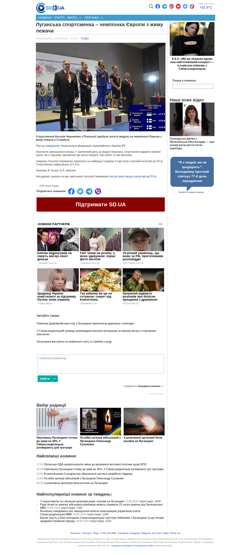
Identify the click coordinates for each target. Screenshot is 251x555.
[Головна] (50, 7)
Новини (44, 17)
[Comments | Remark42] (101, 375)
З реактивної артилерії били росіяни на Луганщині (76, 483)
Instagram (134, 533)
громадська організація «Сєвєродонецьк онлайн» (132, 546)
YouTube (156, 533)
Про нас (91, 18)
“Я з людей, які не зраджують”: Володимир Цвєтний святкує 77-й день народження (192, 172)
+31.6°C (206, 7)
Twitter (165, 533)
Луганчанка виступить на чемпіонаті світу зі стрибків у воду (74, 341)
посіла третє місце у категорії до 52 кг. (133, 176)
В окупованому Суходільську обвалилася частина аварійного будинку (88, 473)
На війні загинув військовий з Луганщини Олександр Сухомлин (84, 478)
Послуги (87, 533)
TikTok (173, 533)
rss (178, 533)
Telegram (146, 533)
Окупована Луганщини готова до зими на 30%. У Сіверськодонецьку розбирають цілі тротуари (103, 469)
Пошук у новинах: (184, 80)
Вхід (96, 533)
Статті (59, 17)
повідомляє (53, 145)
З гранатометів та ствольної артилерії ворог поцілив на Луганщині (82, 501)
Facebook (123, 533)
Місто (71, 18)
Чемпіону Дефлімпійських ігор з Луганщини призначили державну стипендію (85, 323)
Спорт (85, 38)
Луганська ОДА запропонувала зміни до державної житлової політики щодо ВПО (95, 464)
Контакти (75, 533)
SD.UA (106, 533)
